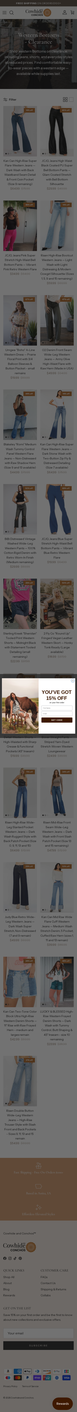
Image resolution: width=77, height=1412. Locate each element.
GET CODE (56, 720)
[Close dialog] (72, 680)
